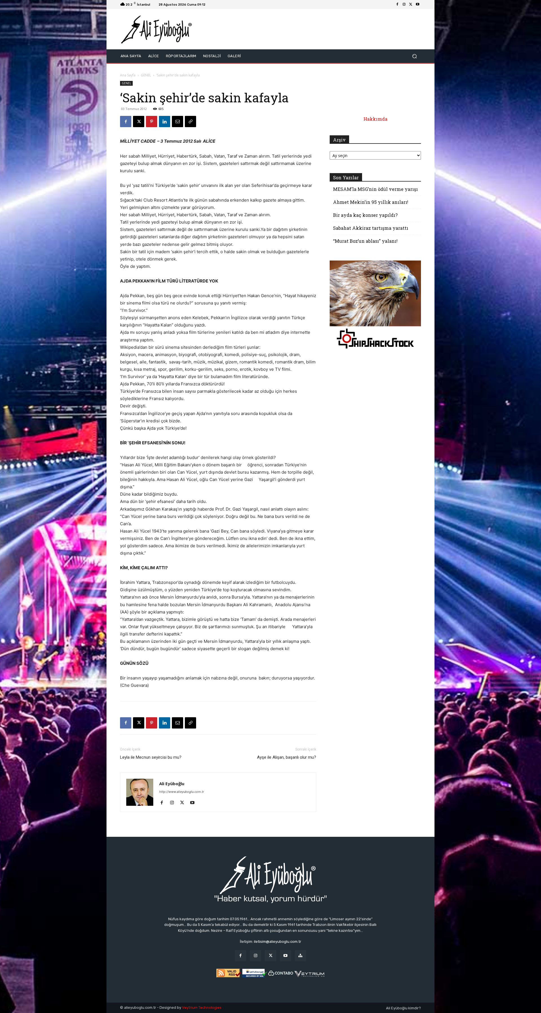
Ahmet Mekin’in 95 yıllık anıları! (370, 202)
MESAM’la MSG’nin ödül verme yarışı (375, 189)
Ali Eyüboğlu (171, 783)
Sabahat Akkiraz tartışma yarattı (370, 228)
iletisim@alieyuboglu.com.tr (277, 941)
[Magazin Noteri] (300, 955)
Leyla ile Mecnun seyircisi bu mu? (150, 757)
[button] (414, 56)
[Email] (177, 121)
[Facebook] (397, 4)
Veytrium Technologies (201, 1007)
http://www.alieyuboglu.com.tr (181, 792)
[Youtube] (417, 4)
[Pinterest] (151, 121)
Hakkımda (375, 119)
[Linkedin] (164, 121)
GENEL (146, 75)
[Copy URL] (190, 121)
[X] (410, 4)
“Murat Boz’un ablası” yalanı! (365, 241)
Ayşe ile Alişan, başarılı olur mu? (286, 757)
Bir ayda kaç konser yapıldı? (365, 215)
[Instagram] (404, 4)
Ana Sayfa (128, 75)
